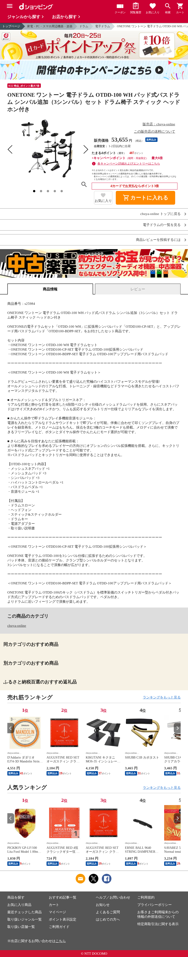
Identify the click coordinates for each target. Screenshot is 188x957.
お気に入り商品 (19, 905)
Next (177, 728)
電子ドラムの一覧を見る (162, 225)
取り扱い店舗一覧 (21, 927)
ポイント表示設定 (62, 919)
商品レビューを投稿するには (158, 240)
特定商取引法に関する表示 (158, 924)
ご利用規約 (146, 897)
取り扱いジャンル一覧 (24, 919)
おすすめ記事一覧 (62, 897)
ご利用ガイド (59, 927)
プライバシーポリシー (154, 905)
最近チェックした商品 (24, 912)
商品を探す (16, 897)
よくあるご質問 (108, 912)
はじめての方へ (108, 919)
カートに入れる (146, 198)
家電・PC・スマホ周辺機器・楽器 (49, 26)
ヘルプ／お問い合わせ (113, 897)
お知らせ (103, 905)
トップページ (11, 26)
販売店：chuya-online (159, 124)
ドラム (83, 26)
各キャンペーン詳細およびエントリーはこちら (128, 163)
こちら (60, 941)
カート (54, 905)
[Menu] (10, 6)
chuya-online (16, 625)
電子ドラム (102, 26)
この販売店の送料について (154, 131)
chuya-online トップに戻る (160, 214)
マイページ (57, 912)
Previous (10, 728)
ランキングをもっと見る (162, 697)
